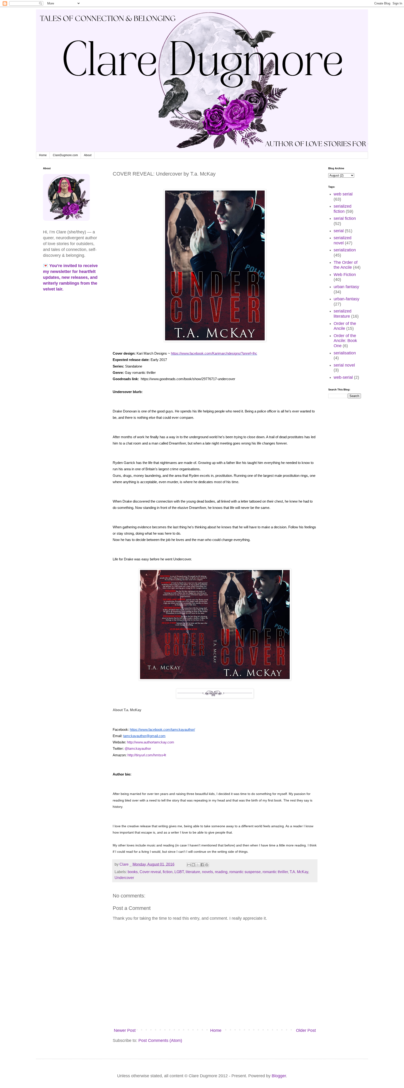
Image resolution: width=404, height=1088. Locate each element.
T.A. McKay (299, 872)
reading (221, 872)
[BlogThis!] (193, 864)
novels (207, 872)
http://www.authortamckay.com (150, 742)
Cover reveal (150, 872)
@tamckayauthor (138, 748)
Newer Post (125, 1030)
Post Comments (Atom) (160, 1040)
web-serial (343, 377)
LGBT (179, 872)
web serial (343, 194)
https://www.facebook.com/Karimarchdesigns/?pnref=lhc (214, 353)
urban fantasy (346, 286)
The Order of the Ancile (345, 265)
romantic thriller (275, 872)
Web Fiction (345, 274)
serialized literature (342, 314)
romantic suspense (245, 872)
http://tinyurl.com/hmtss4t (146, 755)
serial (339, 230)
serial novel (344, 365)
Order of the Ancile (345, 326)
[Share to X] (197, 864)
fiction (168, 872)
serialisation (345, 353)
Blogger (279, 1075)
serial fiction (345, 218)
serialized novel (342, 240)
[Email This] (189, 864)
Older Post (306, 1030)
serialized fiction (342, 209)
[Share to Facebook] (202, 864)
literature (193, 872)
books (133, 872)
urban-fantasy (346, 299)
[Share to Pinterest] (206, 864)
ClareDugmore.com (65, 155)
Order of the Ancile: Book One (345, 340)
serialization (345, 250)
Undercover (124, 877)
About (87, 155)
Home (43, 155)
